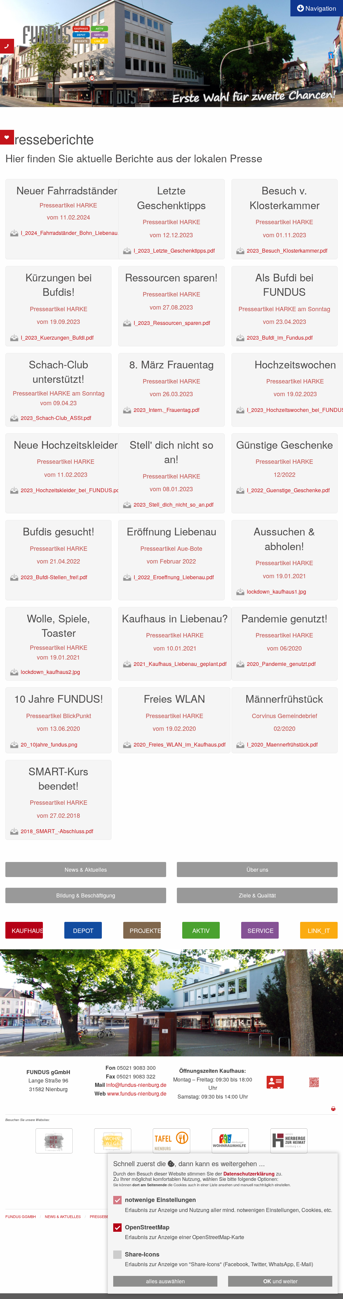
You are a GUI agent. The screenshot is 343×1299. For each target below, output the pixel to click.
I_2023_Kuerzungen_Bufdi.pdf (58, 337)
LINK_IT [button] (319, 930)
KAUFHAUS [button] (27, 930)
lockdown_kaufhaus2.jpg (51, 672)
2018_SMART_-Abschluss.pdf (57, 831)
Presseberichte (106, 1216)
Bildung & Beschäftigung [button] (85, 895)
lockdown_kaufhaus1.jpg (277, 591)
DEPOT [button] (83, 930)
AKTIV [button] (201, 930)
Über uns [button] (257, 869)
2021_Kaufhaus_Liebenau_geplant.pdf (181, 664)
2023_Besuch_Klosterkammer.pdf (288, 250)
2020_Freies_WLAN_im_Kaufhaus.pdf (180, 744)
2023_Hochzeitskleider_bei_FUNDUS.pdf (71, 490)
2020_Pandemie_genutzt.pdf (282, 664)
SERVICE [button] (261, 930)
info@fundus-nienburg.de (136, 1085)
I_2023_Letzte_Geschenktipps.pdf (175, 250)
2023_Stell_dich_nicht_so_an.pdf (174, 504)
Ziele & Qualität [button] (257, 895)
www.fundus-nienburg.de (136, 1093)
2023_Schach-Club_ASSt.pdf (56, 418)
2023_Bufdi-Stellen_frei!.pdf (54, 577)
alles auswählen (165, 1281)
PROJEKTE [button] (145, 930)
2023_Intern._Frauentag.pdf (167, 410)
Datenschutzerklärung (249, 1173)
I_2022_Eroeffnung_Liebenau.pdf (174, 577)
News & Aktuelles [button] (86, 869)
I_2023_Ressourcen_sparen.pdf (172, 323)
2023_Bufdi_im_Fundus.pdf (280, 337)
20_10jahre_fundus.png (50, 744)
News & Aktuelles (63, 1216)
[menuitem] (25, 1217)
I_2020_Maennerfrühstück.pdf (283, 744)
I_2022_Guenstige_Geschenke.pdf (289, 490)
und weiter (280, 1281)
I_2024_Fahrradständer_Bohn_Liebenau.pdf (74, 233)
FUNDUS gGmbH (20, 1216)
